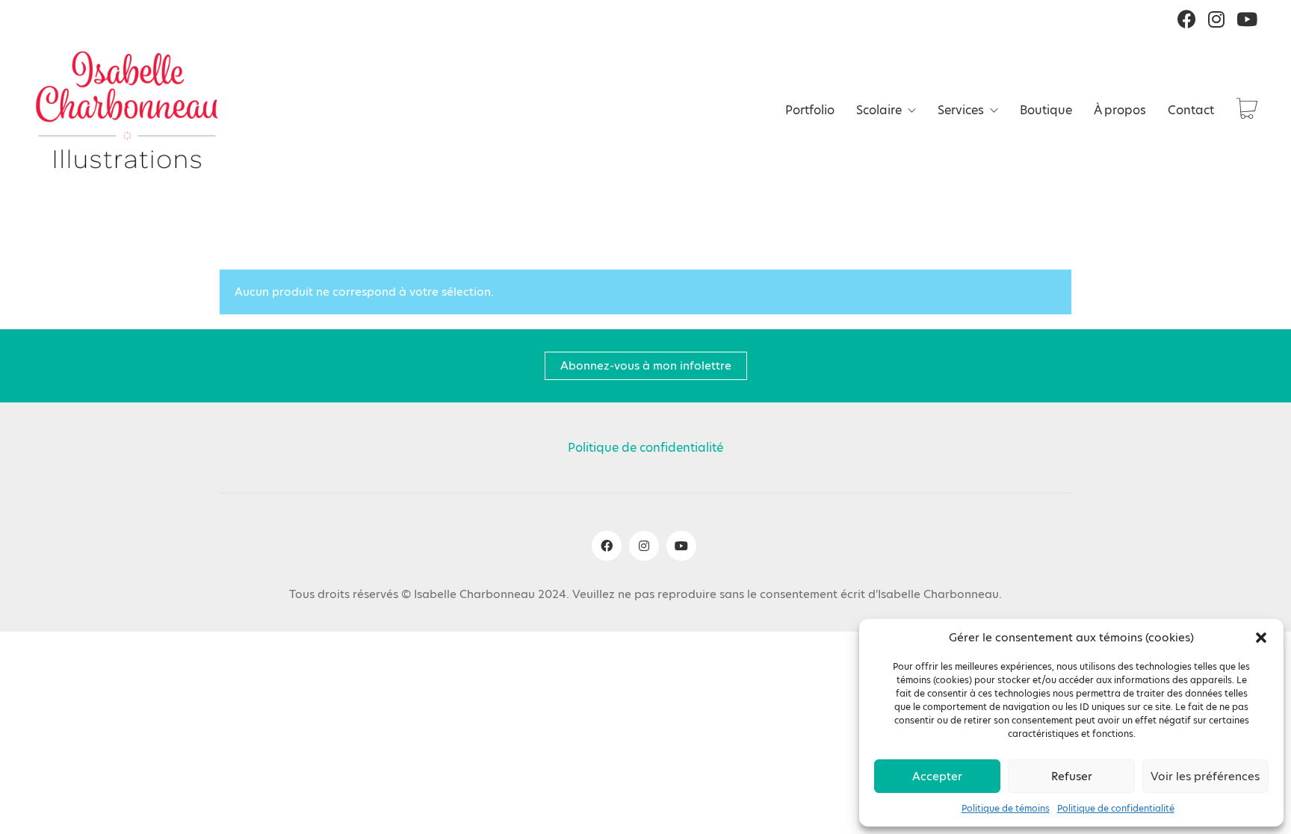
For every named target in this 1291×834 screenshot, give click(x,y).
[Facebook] (607, 546)
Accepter (937, 776)
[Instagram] (644, 546)
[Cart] (1246, 110)
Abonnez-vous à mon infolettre (645, 365)
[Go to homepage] (127, 110)
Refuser (1071, 776)
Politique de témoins (1006, 809)
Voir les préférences (1205, 776)
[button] (1261, 637)
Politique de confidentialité (1115, 809)
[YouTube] (681, 546)
